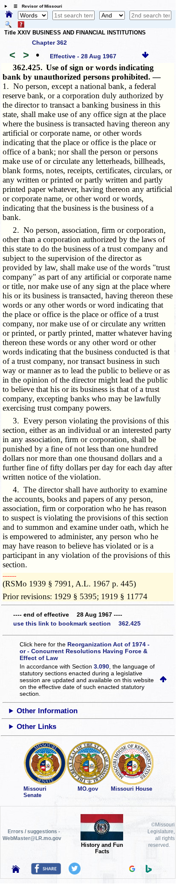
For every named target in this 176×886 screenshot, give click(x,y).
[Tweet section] (75, 872)
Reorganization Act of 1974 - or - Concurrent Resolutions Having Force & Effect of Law (85, 651)
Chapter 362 (49, 42)
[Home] (9, 15)
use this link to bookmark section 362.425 (77, 623)
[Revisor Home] (16, 870)
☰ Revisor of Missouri (35, 6)
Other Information (47, 711)
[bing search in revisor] (149, 870)
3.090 (101, 666)
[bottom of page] (145, 56)
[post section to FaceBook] (46, 872)
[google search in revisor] (132, 869)
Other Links (36, 727)
